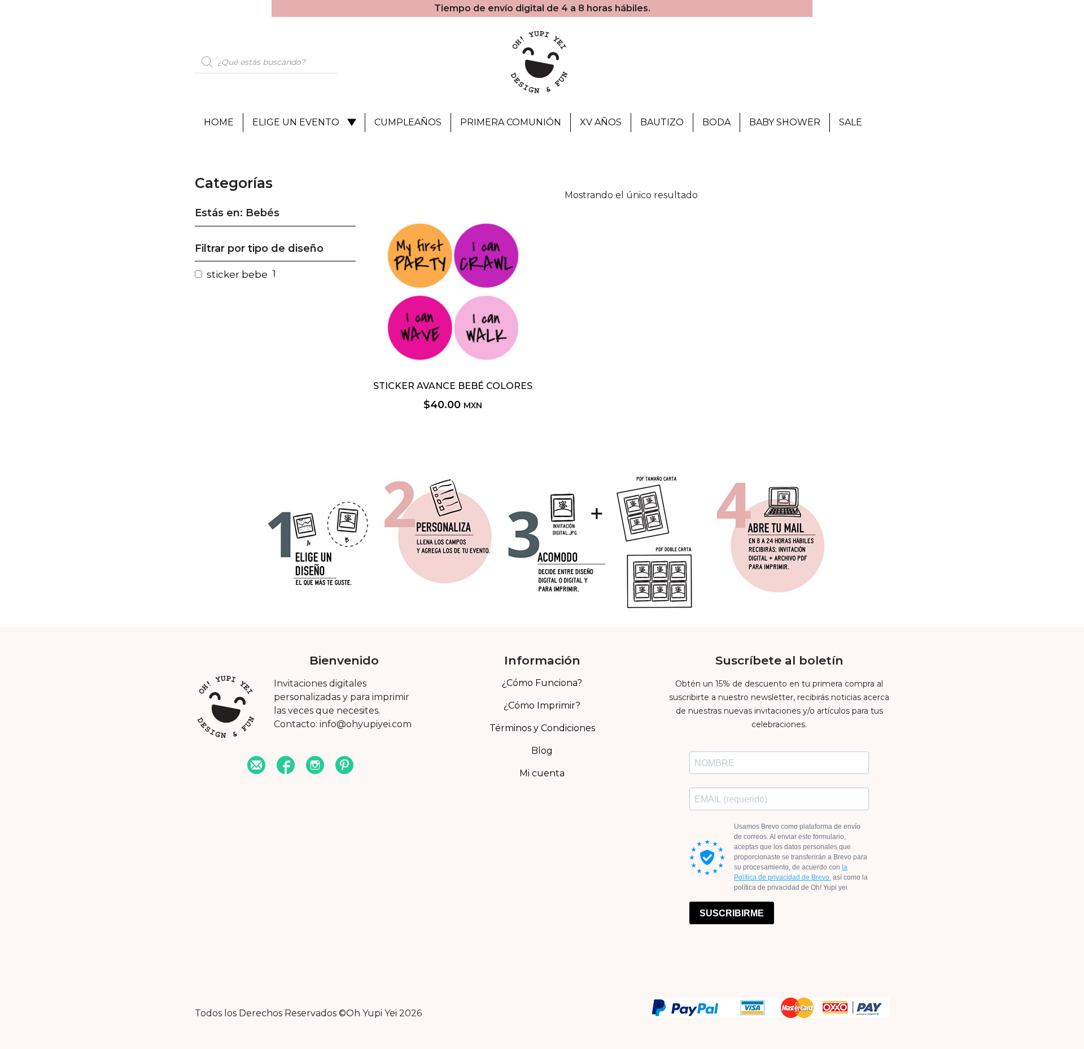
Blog (542, 750)
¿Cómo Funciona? (542, 683)
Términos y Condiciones (542, 728)
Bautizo (662, 122)
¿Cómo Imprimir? (542, 705)
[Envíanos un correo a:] (256, 766)
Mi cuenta (542, 773)
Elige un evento (295, 122)
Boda (716, 122)
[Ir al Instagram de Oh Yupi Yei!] (315, 766)
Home (219, 122)
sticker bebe (237, 274)
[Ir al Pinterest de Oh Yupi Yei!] (344, 766)
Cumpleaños (408, 122)
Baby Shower (784, 122)
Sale (850, 122)
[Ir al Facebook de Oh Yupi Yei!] (286, 766)
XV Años (601, 122)
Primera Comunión (510, 122)
